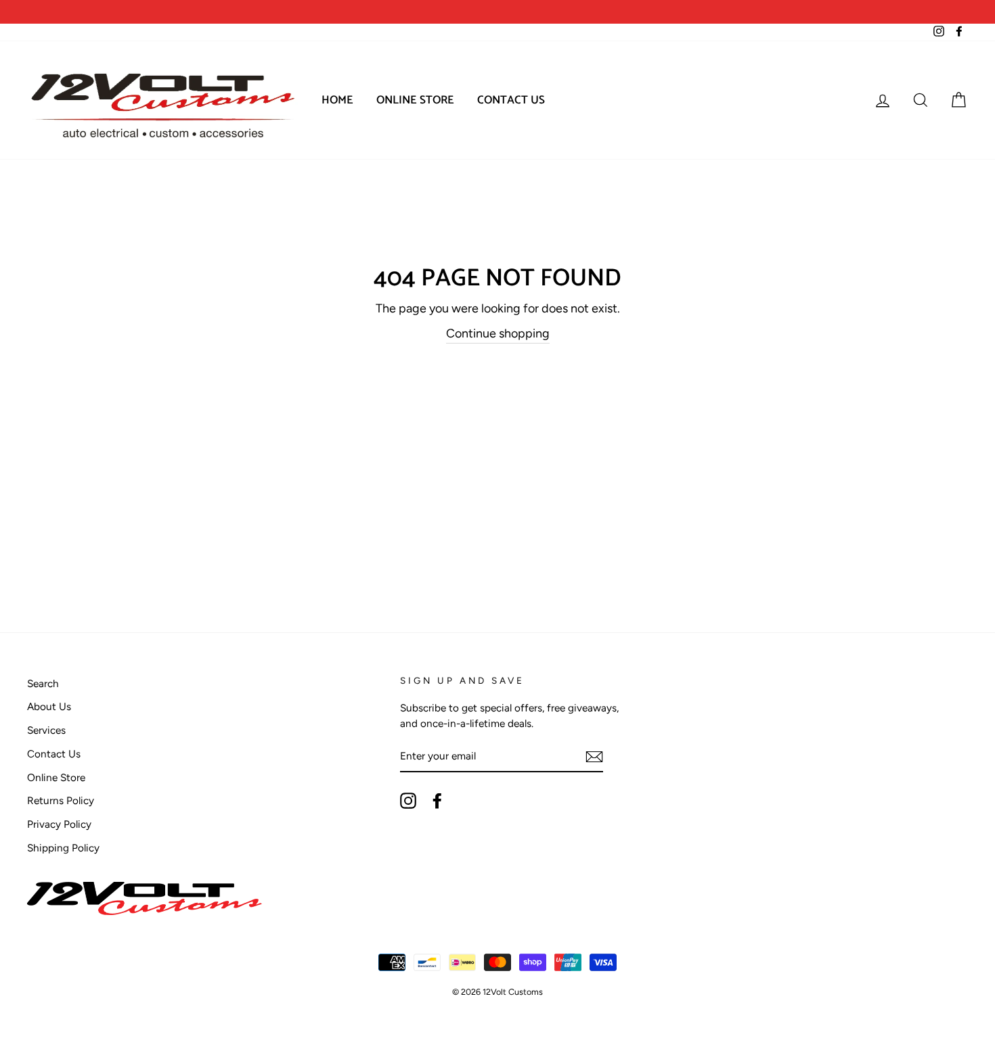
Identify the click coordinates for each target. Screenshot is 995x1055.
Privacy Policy (59, 824)
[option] (262, 12)
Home (337, 100)
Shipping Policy (63, 847)
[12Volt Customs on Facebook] (437, 801)
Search (43, 683)
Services (46, 730)
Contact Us (511, 100)
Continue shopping (498, 333)
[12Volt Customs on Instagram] (408, 801)
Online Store (415, 100)
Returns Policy (60, 800)
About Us (49, 706)
